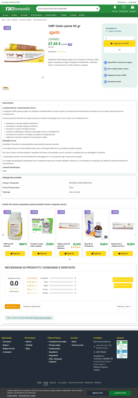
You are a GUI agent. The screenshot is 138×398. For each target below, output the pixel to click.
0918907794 (108, 359)
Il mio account (77, 345)
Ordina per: (121, 306)
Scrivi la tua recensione (124, 279)
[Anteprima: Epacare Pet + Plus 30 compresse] (10, 240)
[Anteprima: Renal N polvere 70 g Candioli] (64, 240)
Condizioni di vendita (57, 342)
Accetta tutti (120, 393)
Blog (28, 349)
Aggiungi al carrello (121, 43)
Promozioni (122, 2)
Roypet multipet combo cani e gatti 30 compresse (85, 246)
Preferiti (29, 345)
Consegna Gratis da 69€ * (11, 2)
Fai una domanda (123, 285)
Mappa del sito (9, 349)
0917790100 (101, 352)
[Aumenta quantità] (134, 37)
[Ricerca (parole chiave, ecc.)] (97, 9)
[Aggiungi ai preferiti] (6, 240)
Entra (74, 342)
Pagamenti (53, 355)
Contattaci (132, 2)
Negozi (6, 345)
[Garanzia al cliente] (122, 345)
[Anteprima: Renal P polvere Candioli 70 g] (118, 240)
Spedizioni (53, 352)
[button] (37, 15)
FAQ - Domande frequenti (55, 360)
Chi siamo (7, 342)
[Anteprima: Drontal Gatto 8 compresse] (37, 240)
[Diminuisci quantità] (134, 39)
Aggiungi (36, 253)
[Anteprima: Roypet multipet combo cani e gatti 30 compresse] (91, 240)
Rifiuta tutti (98, 393)
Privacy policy (54, 345)
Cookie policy (12, 395)
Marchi (28, 342)
